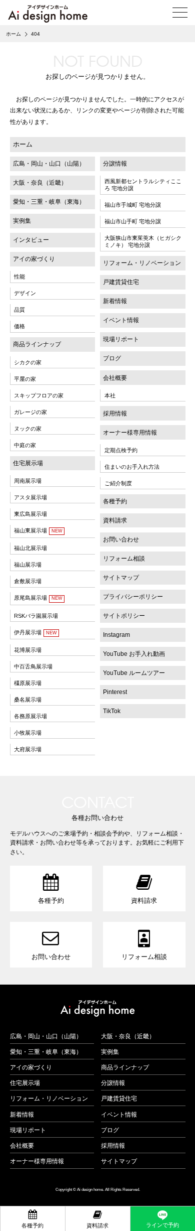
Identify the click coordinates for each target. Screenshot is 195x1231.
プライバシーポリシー (133, 596)
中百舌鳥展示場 (33, 666)
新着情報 (115, 301)
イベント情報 (121, 320)
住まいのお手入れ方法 (132, 467)
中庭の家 (25, 445)
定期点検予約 (121, 450)
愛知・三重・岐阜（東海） (49, 201)
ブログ (112, 358)
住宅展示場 (28, 463)
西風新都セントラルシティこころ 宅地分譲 (143, 184)
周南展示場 (28, 481)
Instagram (116, 634)
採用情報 (115, 413)
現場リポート (121, 339)
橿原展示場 (28, 683)
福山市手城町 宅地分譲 (132, 205)
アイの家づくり (34, 258)
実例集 (22, 220)
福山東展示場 (30, 530)
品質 (19, 310)
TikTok (111, 711)
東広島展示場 (30, 514)
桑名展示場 (28, 700)
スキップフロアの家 (39, 395)
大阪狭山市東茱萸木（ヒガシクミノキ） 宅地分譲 (143, 241)
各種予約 (115, 501)
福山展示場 (28, 565)
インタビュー (31, 239)
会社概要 (115, 377)
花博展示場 (28, 650)
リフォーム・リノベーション (142, 262)
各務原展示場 (30, 716)
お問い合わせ (121, 539)
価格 (19, 326)
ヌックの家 (28, 429)
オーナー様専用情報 (130, 432)
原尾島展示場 (30, 598)
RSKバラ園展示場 (36, 616)
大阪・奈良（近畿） (40, 182)
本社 (110, 395)
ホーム (22, 144)
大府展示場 (28, 749)
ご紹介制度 (118, 483)
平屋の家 (25, 379)
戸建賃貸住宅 (121, 282)
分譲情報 (115, 163)
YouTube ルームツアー (134, 672)
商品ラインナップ (37, 344)
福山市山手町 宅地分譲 (132, 221)
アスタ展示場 (30, 497)
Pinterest (115, 692)
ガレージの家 (30, 412)
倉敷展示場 (28, 581)
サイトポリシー (124, 615)
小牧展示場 (28, 733)
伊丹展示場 (28, 632)
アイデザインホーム (97, 1008)
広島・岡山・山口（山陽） (49, 163)
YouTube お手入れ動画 (134, 653)
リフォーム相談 (124, 558)
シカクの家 (28, 362)
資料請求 (115, 520)
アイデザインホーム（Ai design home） (47, 14)
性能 (19, 276)
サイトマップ (121, 577)
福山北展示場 (30, 548)
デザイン (25, 293)
